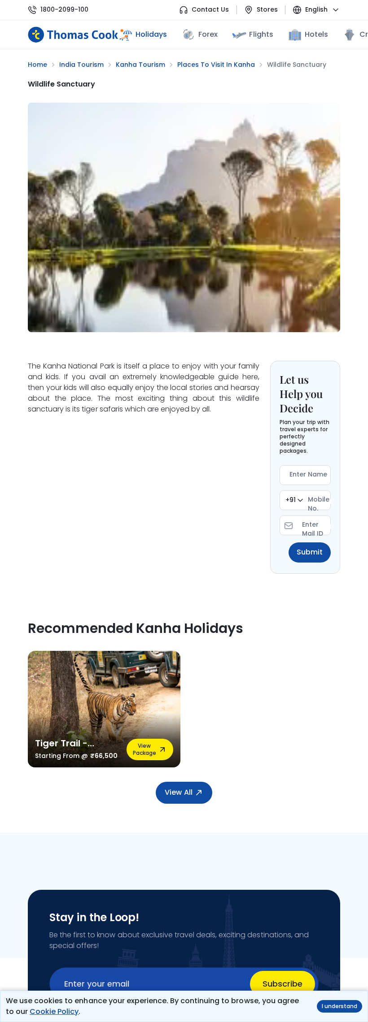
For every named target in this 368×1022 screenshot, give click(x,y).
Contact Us (210, 9)
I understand (339, 1006)
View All (178, 792)
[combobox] (294, 500)
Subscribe (282, 983)
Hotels (316, 34)
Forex (208, 34)
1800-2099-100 (64, 9)
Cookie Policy (54, 1011)
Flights (261, 34)
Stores (267, 9)
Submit (310, 552)
